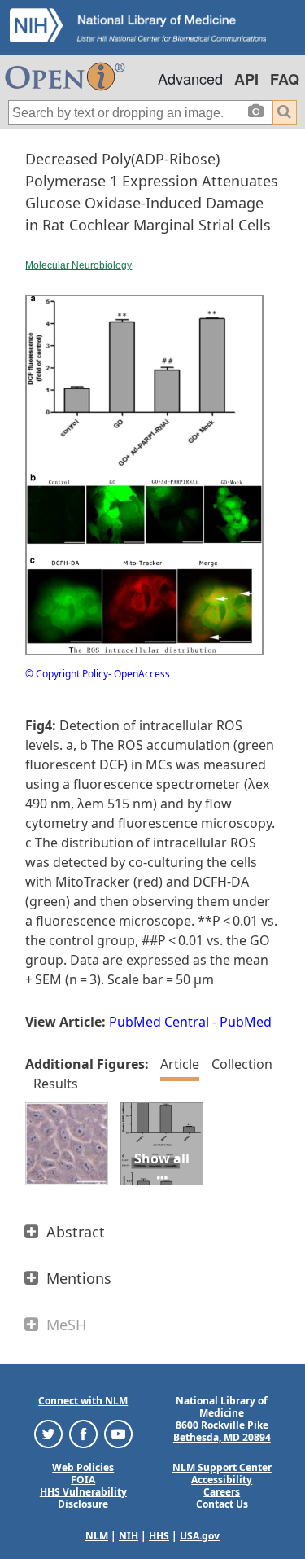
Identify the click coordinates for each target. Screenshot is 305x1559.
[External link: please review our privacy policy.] (48, 1432)
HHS (159, 1536)
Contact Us (222, 1504)
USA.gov (200, 1536)
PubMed (246, 1022)
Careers (221, 1492)
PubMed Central (159, 1022)
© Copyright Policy (66, 674)
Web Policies (83, 1467)
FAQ (284, 79)
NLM (96, 1536)
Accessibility (221, 1480)
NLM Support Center (222, 1467)
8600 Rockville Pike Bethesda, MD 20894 (222, 1431)
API (246, 79)
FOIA (83, 1480)
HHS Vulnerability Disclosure (83, 1498)
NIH (128, 1536)
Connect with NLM (83, 1401)
